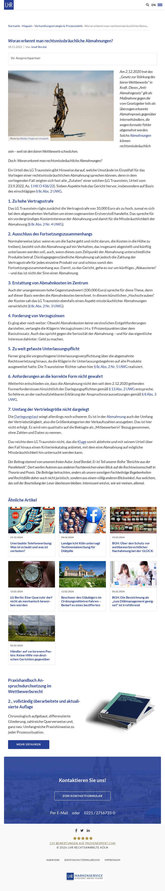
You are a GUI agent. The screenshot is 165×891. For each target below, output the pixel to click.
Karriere (53, 859)
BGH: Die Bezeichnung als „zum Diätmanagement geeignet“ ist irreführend (133, 601)
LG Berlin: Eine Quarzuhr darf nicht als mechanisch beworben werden (31, 601)
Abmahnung (116, 416)
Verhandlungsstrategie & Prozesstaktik (58, 26)
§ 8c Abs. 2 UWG (49, 191)
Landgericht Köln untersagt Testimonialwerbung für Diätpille (80, 547)
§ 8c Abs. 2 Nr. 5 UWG (111, 367)
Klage (81, 442)
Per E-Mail (59, 812)
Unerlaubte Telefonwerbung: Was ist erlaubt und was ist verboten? (31, 547)
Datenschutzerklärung (82, 859)
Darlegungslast (26, 416)
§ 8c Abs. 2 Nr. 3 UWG (45, 306)
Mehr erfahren (28, 744)
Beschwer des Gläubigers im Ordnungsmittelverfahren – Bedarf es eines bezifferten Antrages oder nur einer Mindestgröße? (81, 605)
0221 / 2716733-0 (99, 812)
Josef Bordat (39, 47)
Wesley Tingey (27, 138)
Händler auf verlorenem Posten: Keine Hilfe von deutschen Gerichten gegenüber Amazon (31, 657)
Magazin (27, 26)
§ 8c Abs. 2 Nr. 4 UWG (45, 224)
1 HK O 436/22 (42, 186)
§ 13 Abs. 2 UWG (122, 389)
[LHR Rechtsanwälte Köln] (9, 5)
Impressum (112, 859)
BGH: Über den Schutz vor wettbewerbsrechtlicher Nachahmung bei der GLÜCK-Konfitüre (133, 549)
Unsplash (43, 138)
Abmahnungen (140, 135)
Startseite (14, 26)
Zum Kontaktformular (82, 796)
